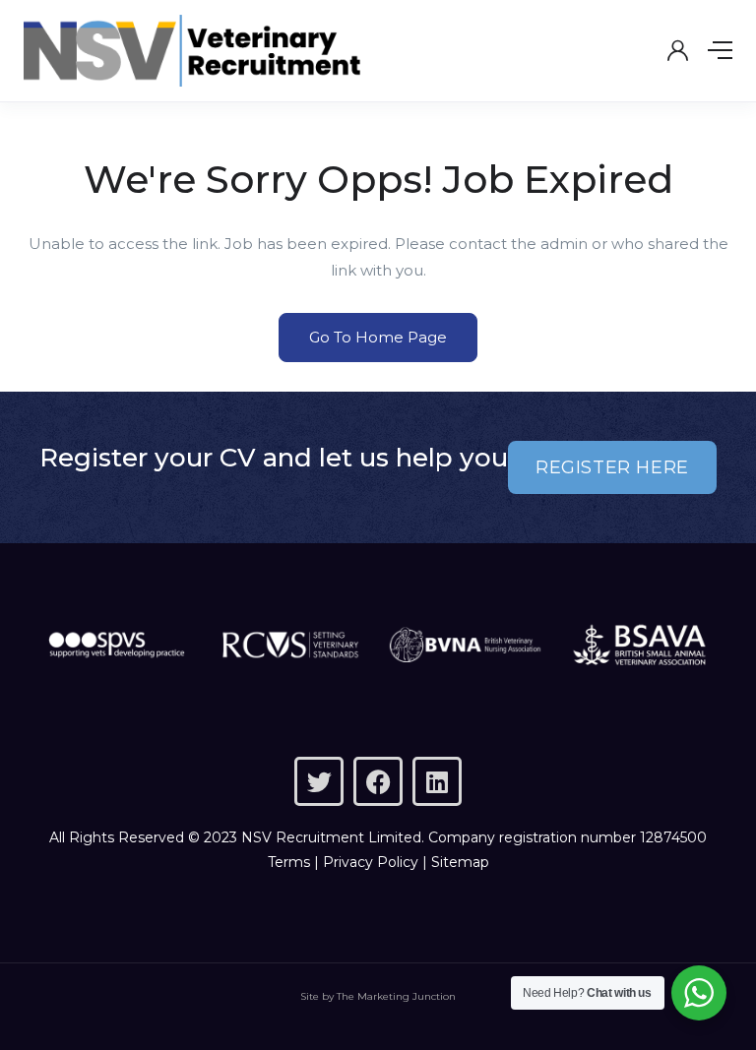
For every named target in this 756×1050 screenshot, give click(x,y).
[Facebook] (378, 781)
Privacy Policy (370, 862)
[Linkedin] (437, 781)
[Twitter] (319, 781)
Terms (289, 862)
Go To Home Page (378, 337)
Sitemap (460, 862)
